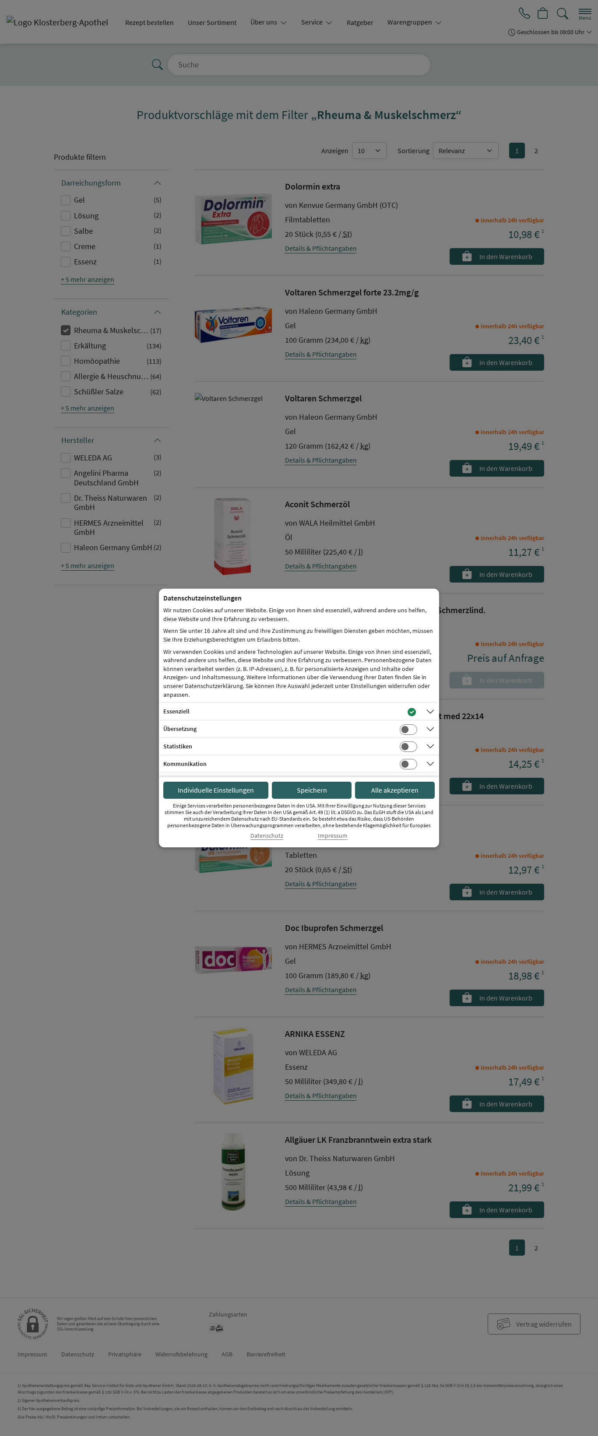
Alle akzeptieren (395, 790)
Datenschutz (266, 835)
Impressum (333, 835)
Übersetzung (180, 729)
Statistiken (177, 746)
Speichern (312, 790)
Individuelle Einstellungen (216, 790)
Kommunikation (185, 764)
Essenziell (176, 711)
